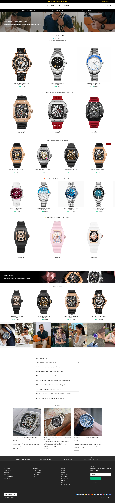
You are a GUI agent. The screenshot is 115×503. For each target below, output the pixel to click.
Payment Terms (104, 497)
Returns (63, 472)
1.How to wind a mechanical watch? (46, 362)
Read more (15, 448)
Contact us (63, 468)
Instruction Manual (65, 484)
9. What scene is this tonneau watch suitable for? (50, 398)
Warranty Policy (64, 474)
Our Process (35, 468)
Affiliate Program (37, 472)
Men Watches (7, 468)
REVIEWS (59, 5)
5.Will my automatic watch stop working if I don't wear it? (53, 380)
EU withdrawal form (65, 480)
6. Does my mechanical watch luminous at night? (50, 385)
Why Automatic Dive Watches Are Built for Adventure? (57, 437)
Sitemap (109, 497)
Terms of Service (90, 497)
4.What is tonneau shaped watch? (46, 376)
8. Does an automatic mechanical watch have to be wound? (53, 393)
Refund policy (97, 497)
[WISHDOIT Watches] (6, 6)
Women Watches (7, 470)
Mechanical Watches (8, 476)
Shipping (63, 470)
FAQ (62, 482)
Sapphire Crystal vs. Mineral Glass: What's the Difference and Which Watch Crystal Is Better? (25, 438)
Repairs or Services (65, 478)
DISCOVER (66, 5)
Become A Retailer (37, 470)
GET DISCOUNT (95, 478)
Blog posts (57, 405)
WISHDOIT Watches (10, 497)
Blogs (34, 476)
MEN (47, 5)
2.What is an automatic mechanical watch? (48, 367)
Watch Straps (7, 478)
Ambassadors (36, 474)
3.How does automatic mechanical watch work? (50, 371)
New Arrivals (6, 474)
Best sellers (6, 472)
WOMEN (52, 5)
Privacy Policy (64, 476)
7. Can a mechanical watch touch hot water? (49, 389)
